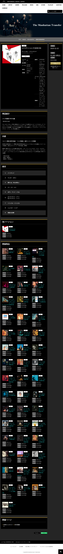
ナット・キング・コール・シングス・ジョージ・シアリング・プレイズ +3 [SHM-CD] (8, 302)
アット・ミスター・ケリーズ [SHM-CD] (42, 363)
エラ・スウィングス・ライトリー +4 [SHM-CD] (42, 300)
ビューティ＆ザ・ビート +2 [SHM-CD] (27, 410)
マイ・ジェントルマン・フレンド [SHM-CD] (42, 334)
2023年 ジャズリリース (8, 525)
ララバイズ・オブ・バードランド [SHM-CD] (27, 334)
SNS (37, 5)
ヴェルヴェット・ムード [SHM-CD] (26, 300)
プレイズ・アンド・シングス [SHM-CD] (27, 425)
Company (4, 8)
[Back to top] (60, 551)
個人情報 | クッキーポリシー (31, 546)
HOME (3, 5)
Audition (58, 5)
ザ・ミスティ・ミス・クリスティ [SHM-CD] (12, 349)
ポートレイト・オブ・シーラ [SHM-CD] (42, 410)
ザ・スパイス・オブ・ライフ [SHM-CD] (27, 395)
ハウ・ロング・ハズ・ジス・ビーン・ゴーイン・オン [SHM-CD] (8, 490)
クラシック (25, 542)
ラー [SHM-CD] (42, 487)
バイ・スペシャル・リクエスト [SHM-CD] (12, 410)
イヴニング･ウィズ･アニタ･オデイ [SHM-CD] (12, 286)
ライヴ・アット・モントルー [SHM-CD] (12, 425)
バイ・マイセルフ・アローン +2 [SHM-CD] (42, 425)
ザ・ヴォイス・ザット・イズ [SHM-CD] (27, 455)
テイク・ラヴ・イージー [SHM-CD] (27, 489)
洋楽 (29, 542)
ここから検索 (48, 11)
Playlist (50, 5)
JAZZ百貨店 (17, 524)
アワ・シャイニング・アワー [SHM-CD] (42, 471)
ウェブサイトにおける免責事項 (46, 546)
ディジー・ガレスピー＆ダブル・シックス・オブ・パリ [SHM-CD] (23, 472)
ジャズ (21, 542)
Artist (10, 5)
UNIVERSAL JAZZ (10, 542)
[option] (11, 54)
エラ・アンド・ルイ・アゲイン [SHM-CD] (12, 363)
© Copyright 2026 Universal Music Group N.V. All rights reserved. (31, 552)
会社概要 (21, 546)
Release (24, 5)
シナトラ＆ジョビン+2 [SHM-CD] (42, 395)
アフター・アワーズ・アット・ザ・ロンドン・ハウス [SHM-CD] (38, 254)
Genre (17, 5)
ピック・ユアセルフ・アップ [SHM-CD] (27, 318)
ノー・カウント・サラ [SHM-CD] (12, 318)
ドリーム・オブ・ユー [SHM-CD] (12, 334)
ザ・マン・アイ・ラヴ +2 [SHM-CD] (41, 286)
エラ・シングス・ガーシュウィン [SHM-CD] (27, 252)
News (31, 5)
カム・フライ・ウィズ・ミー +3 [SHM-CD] (27, 349)
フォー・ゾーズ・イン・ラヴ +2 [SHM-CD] (42, 379)
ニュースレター (13, 546)
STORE (43, 5)
